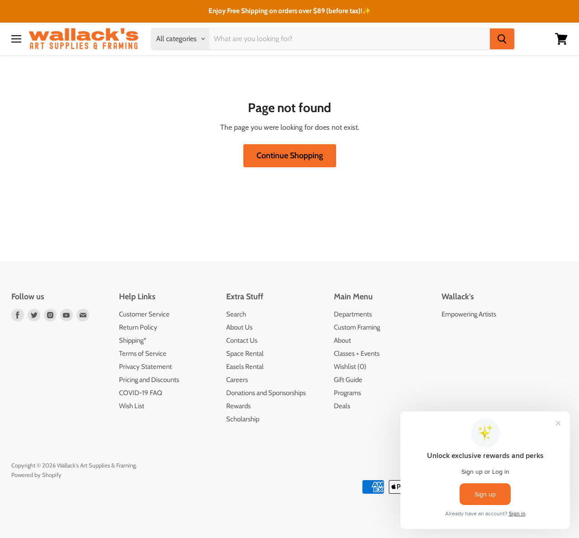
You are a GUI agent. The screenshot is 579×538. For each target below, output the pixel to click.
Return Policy (138, 327)
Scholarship (242, 419)
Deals (342, 406)
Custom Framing (357, 327)
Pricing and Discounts (149, 380)
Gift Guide (348, 380)
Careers (237, 380)
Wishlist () (350, 367)
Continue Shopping (289, 155)
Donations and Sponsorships (266, 393)
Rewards (238, 406)
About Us (239, 327)
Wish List (131, 406)
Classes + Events (357, 353)
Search (236, 314)
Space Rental (245, 353)
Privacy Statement (145, 367)
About (342, 340)
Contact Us (241, 340)
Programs (347, 393)
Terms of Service (142, 353)
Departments (353, 314)
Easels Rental (245, 367)
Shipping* (132, 340)
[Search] (502, 38)
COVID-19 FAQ (140, 393)
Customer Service (144, 314)
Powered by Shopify (36, 474)
